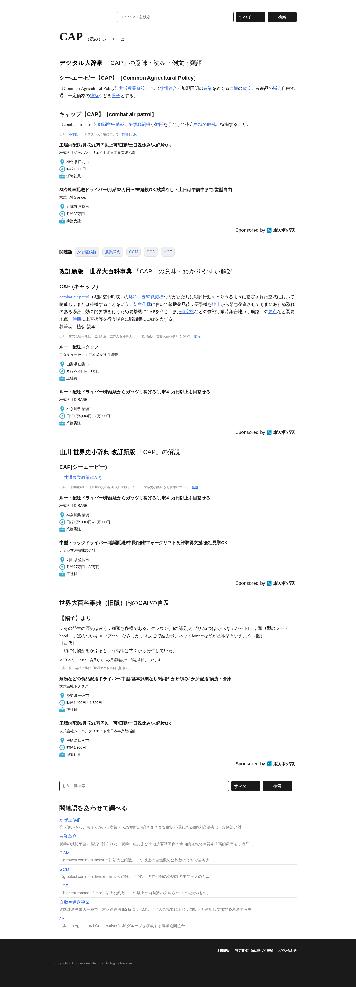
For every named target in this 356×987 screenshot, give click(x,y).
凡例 (134, 134)
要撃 (146, 296)
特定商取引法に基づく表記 (254, 950)
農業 (207, 88)
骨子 (116, 95)
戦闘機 (156, 296)
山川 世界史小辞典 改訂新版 (97, 451)
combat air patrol (74, 296)
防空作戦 (142, 304)
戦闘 (159, 124)
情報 (125, 134)
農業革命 (113, 252)
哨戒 (211, 124)
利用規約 (224, 950)
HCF (168, 252)
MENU (64, 5)
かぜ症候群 (87, 252)
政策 (246, 88)
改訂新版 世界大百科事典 (95, 271)
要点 (272, 311)
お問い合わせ (287, 950)
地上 (216, 304)
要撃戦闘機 (139, 124)
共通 (233, 88)
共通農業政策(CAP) (82, 477)
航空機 (187, 311)
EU (152, 88)
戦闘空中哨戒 (111, 124)
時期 (76, 319)
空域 (198, 124)
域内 (277, 88)
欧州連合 (168, 88)
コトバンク (83, 17)
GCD (151, 252)
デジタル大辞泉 (81, 62)
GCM (133, 252)
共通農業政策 (132, 88)
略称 (133, 296)
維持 (94, 95)
